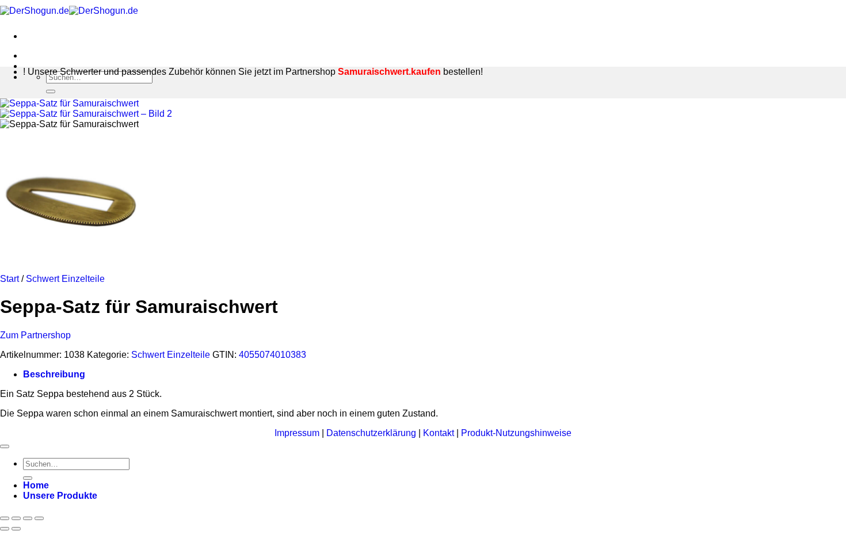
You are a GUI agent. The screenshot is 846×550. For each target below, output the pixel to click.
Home (36, 485)
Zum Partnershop (35, 335)
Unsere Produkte (60, 496)
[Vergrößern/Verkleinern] (4, 518)
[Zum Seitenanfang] (4, 446)
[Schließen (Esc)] (39, 518)
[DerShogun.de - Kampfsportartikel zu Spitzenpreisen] (69, 11)
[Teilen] (27, 518)
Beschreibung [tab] (54, 374)
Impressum (298, 433)
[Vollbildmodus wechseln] (16, 518)
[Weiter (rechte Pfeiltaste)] (16, 528)
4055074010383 (272, 355)
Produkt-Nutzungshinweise (516, 433)
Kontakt (439, 433)
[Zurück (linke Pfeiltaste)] (4, 528)
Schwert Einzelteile (65, 279)
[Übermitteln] (50, 91)
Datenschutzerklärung (372, 433)
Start (9, 279)
